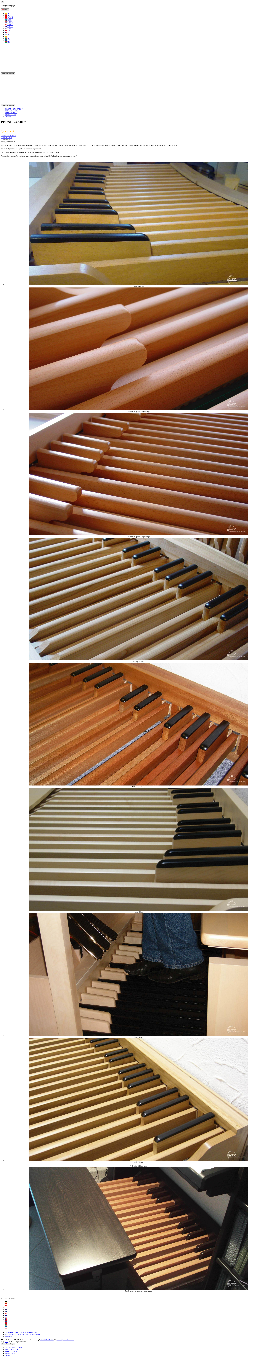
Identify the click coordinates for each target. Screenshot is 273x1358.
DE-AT (9, 15)
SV (8, 40)
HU (8, 42)
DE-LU (10, 19)
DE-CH (10, 17)
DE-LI (9, 21)
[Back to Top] (2, 2)
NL (8, 34)
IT (8, 38)
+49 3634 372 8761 (47, 1340)
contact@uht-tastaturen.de (65, 1340)
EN (8, 30)
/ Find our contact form (8, 136)
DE (8, 13)
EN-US (6, 9)
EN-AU (10, 27)
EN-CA (10, 25)
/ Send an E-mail (6, 138)
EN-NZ (10, 23)
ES (8, 36)
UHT (6, 1342)
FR (8, 32)
